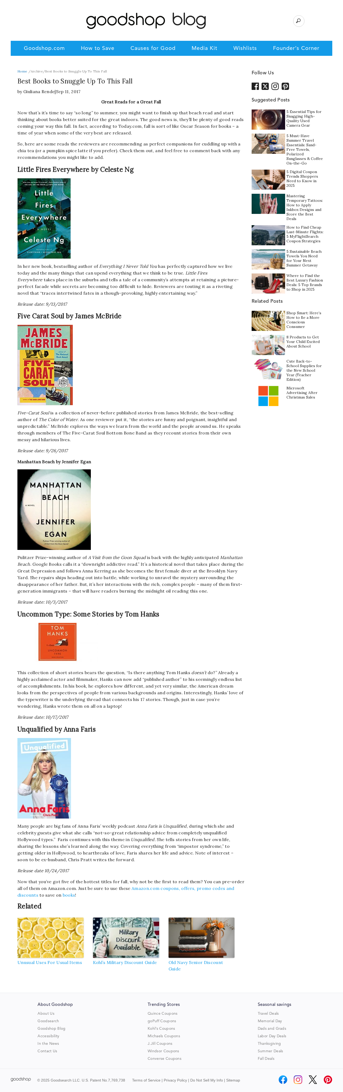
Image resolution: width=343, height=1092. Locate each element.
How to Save (97, 48)
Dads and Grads (272, 1029)
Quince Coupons (162, 1014)
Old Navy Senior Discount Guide (196, 966)
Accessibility (48, 1036)
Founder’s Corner (296, 48)
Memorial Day (270, 1021)
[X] (313, 1079)
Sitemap (233, 1080)
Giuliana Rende (39, 91)
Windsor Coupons (163, 1051)
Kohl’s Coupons (161, 1029)
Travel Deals (268, 1014)
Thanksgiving (269, 1044)
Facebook (255, 86)
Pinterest (285, 86)
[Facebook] (283, 1079)
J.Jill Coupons (160, 1044)
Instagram (275, 86)
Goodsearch (48, 1021)
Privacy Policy (175, 1080)
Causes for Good (153, 48)
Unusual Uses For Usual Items (49, 962)
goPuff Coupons (162, 1021)
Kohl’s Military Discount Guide (125, 962)
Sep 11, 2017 (68, 91)
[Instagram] (298, 1079)
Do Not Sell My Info (206, 1080)
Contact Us (47, 1051)
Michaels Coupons (164, 1036)
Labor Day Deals (272, 1036)
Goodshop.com (44, 48)
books (69, 895)
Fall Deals (266, 1059)
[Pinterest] (328, 1079)
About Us (46, 1014)
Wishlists (245, 48)
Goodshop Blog (51, 1029)
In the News (48, 1044)
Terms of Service (146, 1080)
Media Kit (204, 48)
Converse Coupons (164, 1059)
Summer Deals (270, 1051)
